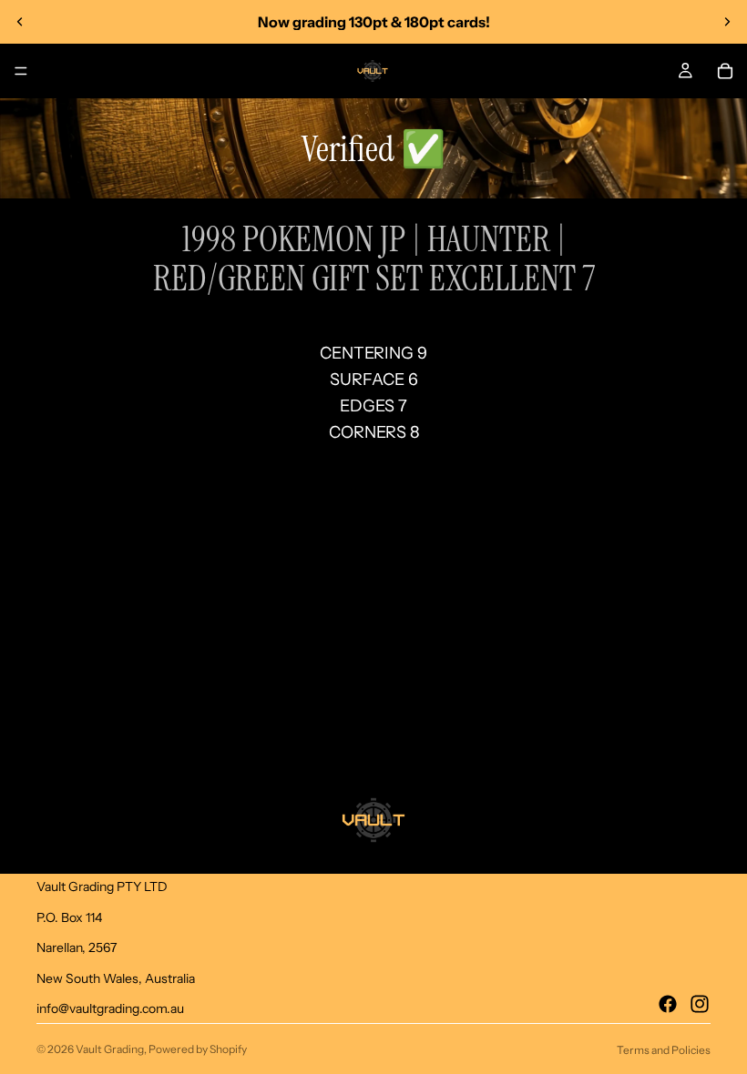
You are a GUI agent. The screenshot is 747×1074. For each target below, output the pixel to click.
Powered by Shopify (197, 1049)
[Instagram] (700, 1004)
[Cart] (725, 71)
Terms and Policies (664, 1050)
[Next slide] (727, 22)
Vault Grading (110, 1049)
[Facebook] (668, 1004)
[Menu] (21, 71)
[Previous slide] (20, 22)
